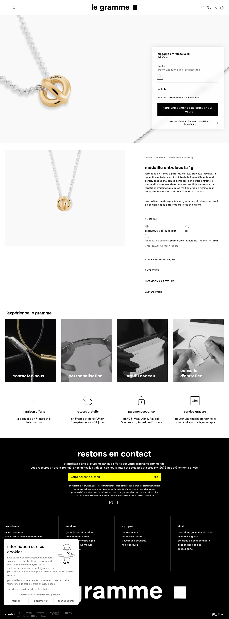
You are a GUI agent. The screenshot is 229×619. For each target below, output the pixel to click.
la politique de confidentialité (110, 489)
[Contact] (209, 7)
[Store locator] (202, 7)
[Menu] (7, 7)
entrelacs (160, 157)
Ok (156, 477)
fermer (16, 601)
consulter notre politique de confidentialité (28, 589)
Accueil (148, 157)
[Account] (215, 7)
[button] (10, 614)
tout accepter (66, 601)
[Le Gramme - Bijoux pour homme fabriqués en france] (114, 7)
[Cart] (222, 7)
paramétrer (41, 601)
